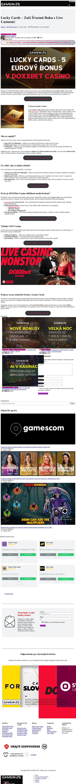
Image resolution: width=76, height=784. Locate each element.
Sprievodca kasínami (5, 730)
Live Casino (8, 202)
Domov (3, 27)
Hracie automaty (52, 731)
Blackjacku (35, 111)
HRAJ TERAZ (28, 554)
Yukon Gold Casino (14, 567)
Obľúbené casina (7, 728)
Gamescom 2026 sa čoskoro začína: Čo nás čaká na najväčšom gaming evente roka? (25, 447)
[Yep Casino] (42, 570)
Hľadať (72, 403)
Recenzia (10, 554)
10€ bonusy (35, 731)
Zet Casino (49, 542)
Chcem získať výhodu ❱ (38, 186)
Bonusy (14, 34)
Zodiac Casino (12, 542)
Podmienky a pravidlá (40, 778)
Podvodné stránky (7, 733)
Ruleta (49, 726)
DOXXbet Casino (12, 27)
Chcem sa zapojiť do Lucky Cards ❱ (38, 158)
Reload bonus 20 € (14, 207)
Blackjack (50, 728)
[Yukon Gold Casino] (4, 570)
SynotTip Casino (22, 731)
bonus (21, 146)
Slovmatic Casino (22, 733)
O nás (36, 775)
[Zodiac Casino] (4, 546)
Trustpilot (33, 754)
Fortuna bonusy (36, 730)
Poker (48, 730)
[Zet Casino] (42, 546)
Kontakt (37, 781)
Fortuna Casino (21, 728)
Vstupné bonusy (37, 728)
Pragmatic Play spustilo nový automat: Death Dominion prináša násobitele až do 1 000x (26, 527)
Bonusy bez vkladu (37, 726)
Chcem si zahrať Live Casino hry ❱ (38, 243)
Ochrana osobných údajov (41, 776)
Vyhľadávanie (5, 401)
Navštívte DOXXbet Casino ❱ (38, 313)
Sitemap (37, 780)
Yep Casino (49, 567)
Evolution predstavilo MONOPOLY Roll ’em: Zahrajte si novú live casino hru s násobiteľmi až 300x (30, 478)
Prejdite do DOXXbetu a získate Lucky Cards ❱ (38, 218)
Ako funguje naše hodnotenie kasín (7, 735)
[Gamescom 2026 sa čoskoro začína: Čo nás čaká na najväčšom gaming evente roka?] (38, 429)
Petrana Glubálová (10, 36)
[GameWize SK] (10, 5)
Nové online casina (7, 726)
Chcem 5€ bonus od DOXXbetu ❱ (38, 99)
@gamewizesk (8, 594)
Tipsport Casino (21, 735)
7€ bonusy (35, 733)
